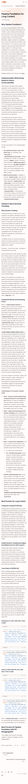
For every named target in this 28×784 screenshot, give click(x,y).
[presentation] (14, 636)
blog (23, 73)
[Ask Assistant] (25, 627)
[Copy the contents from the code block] (22, 627)
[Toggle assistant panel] (26, 2)
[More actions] (11, 20)
